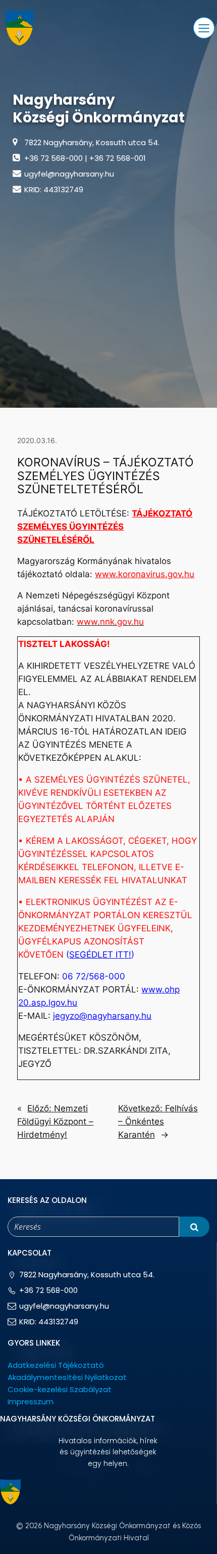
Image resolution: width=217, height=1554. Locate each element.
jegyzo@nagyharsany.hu (102, 1016)
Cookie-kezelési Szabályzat (60, 1389)
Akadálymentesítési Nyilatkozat (67, 1377)
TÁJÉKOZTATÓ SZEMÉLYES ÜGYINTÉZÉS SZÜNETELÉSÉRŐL (104, 526)
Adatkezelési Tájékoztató (56, 1365)
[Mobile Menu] (203, 27)
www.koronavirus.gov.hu (144, 574)
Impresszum (30, 1401)
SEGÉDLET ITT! (100, 954)
